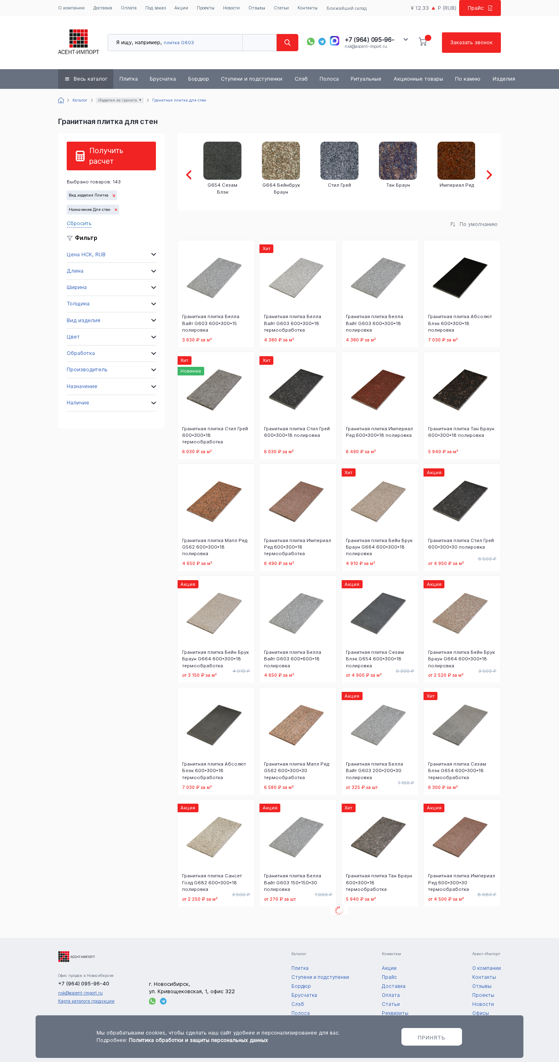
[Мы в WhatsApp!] (311, 41)
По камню (467, 79)
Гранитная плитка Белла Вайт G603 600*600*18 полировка (292, 658)
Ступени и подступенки (251, 79)
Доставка (102, 8)
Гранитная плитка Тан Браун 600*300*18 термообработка (379, 882)
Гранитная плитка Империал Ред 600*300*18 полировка (379, 432)
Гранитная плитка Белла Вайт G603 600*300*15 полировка (210, 323)
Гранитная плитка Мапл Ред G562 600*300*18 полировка (214, 547)
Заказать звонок (471, 42)
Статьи (281, 8)
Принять (432, 1037)
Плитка (128, 79)
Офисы (480, 1013)
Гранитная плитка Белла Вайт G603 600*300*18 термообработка (292, 323)
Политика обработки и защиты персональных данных (198, 1040)
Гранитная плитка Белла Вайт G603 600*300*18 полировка (374, 323)
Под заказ (155, 8)
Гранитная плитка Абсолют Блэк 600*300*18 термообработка (214, 770)
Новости (231, 8)
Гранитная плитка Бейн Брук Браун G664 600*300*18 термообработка (215, 658)
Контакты (308, 8)
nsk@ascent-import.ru (366, 46)
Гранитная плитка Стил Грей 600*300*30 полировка (461, 544)
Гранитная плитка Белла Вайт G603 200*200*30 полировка (374, 770)
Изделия (504, 79)
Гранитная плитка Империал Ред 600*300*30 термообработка (461, 882)
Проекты (205, 8)
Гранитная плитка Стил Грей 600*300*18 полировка (297, 432)
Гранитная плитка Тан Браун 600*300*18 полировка (461, 432)
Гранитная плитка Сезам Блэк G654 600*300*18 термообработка (457, 770)
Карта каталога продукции (86, 1001)
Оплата (129, 8)
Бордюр (198, 79)
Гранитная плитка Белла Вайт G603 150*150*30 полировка (292, 882)
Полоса (329, 79)
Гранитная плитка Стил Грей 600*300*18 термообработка (215, 435)
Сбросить (79, 223)
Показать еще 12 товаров (339, 910)
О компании (71, 8)
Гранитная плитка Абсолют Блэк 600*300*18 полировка (460, 323)
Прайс (476, 8)
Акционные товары (418, 79)
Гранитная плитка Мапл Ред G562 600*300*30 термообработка (296, 770)
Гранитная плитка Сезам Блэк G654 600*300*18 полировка (375, 658)
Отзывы (256, 8)
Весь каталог (91, 79)
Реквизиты (395, 1013)
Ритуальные (366, 79)
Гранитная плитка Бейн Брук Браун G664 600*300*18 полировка (379, 547)
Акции (181, 8)
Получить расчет (106, 155)
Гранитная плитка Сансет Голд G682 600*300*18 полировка (212, 882)
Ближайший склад (347, 8)
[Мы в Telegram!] (322, 41)
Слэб (301, 79)
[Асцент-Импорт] (78, 42)
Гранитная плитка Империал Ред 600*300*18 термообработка (297, 547)
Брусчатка (163, 79)
